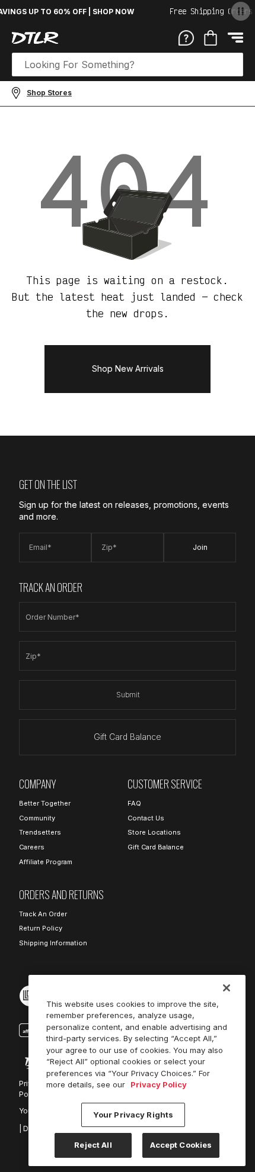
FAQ (134, 803)
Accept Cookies (181, 1145)
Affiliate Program (45, 862)
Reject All (92, 1145)
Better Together (45, 803)
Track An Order (43, 914)
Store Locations (154, 832)
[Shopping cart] (210, 38)
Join (200, 547)
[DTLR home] (35, 38)
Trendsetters (40, 832)
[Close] (226, 988)
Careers (31, 847)
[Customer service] (186, 37)
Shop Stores (49, 92)
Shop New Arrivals (128, 368)
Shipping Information (53, 943)
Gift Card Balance (127, 737)
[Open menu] (235, 38)
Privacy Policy (158, 1084)
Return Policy (40, 928)
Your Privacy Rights (133, 1114)
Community (37, 818)
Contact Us (146, 818)
